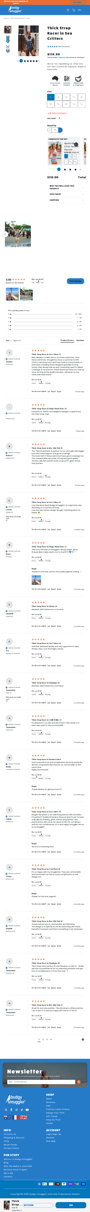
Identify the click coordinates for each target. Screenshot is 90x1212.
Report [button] (53, 391)
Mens (49, 1099)
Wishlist (50, 1138)
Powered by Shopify (69, 1194)
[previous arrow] (18, 61)
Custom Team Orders (58, 1109)
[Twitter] (6, 1109)
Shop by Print (53, 1120)
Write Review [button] (75, 281)
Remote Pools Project (15, 1170)
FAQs (6, 1141)
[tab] (67, 341)
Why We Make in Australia (18, 1166)
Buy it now (29, 1205)
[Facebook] (11, 1109)
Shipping (61, 57)
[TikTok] (22, 1109)
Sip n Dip (8, 1173)
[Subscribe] (78, 1081)
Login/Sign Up (53, 1134)
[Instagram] (16, 1109)
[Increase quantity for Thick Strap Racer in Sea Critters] (60, 130)
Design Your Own (55, 1113)
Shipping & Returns (14, 1138)
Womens (51, 1102)
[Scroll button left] (5, 234)
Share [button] (59, 391)
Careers (8, 1177)
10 (74, 156)
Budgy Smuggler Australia (43, 1194)
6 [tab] (37, 61)
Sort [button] (8, 340)
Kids (48, 1106)
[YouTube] (27, 1109)
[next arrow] (39, 61)
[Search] (68, 10)
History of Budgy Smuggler (18, 1159)
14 (70, 161)
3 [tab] (28, 61)
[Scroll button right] (84, 234)
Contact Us (10, 1134)
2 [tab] (25, 61)
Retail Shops (10, 1145)
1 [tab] (21, 60)
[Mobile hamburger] (80, 10)
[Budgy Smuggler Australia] (26, 10)
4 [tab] (31, 61)
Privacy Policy (11, 1148)
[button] (66, 46)
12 (66, 161)
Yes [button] (48, 391)
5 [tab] (34, 61)
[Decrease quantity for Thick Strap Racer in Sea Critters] (49, 130)
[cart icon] (73, 10)
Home (6, 18)
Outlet (49, 1123)
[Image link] (24, 1099)
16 (75, 161)
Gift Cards (51, 1116)
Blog (6, 1163)
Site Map (51, 1141)
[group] (18, 280)
